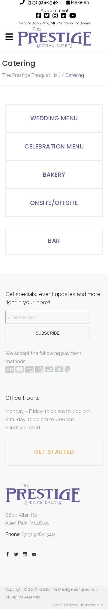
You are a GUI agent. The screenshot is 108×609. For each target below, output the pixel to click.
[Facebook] (37, 15)
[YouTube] (71, 15)
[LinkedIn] (62, 15)
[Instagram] (54, 15)
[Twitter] (45, 15)
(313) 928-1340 (38, 534)
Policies (71, 605)
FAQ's (56, 605)
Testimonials (91, 605)
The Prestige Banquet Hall (31, 75)
